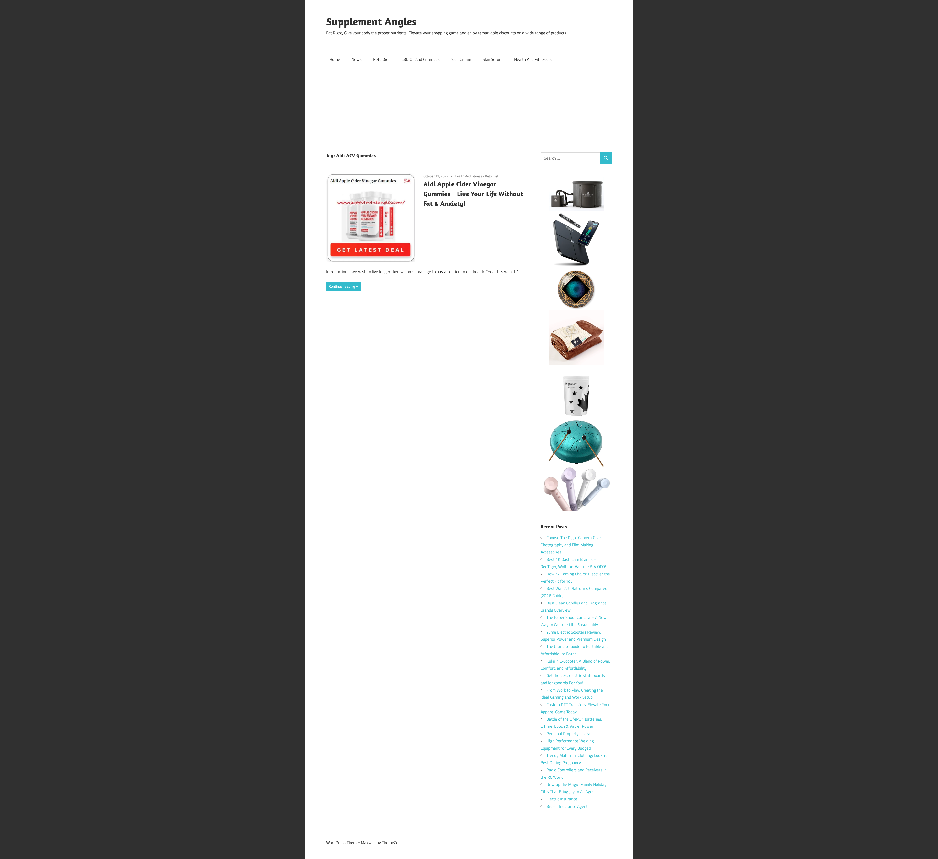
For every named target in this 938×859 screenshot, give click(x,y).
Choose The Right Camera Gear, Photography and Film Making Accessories (571, 544)
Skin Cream (461, 59)
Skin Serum (492, 59)
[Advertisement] (469, 103)
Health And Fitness (531, 59)
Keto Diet (381, 59)
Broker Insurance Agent (567, 806)
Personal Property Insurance (571, 733)
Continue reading (342, 286)
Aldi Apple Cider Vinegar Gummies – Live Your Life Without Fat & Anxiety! (473, 194)
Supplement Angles (371, 21)
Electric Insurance (561, 799)
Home (335, 59)
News (357, 59)
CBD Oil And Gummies (420, 59)
